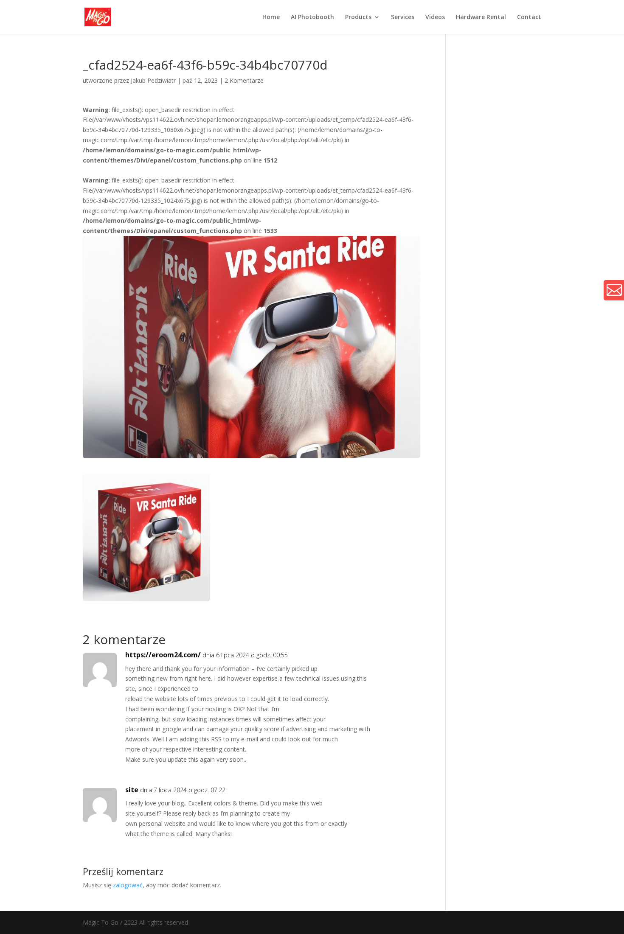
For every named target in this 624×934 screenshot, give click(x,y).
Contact (529, 17)
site (131, 789)
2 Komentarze (244, 80)
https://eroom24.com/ (163, 654)
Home (271, 17)
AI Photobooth (312, 17)
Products (358, 17)
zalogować (128, 885)
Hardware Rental (481, 17)
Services (402, 17)
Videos (435, 17)
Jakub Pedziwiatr (153, 80)
